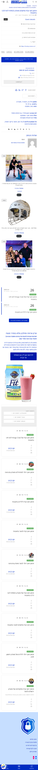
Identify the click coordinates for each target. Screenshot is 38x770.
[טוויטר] (29, 129)
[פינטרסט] (20, 129)
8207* (31, 73)
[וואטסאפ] (11, 129)
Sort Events (30, 411)
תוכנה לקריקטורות (31, 748)
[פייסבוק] (26, 129)
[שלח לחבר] (17, 129)
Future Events (29, 51)
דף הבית (35, 6)
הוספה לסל (19, 236)
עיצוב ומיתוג (33, 739)
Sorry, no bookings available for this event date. (19, 59)
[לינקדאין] (14, 129)
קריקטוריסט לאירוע (31, 745)
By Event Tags (20, 417)
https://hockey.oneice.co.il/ (28, 46)
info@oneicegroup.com (28, 75)
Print (3, 51)
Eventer (29, 6)
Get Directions (18, 51)
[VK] (23, 129)
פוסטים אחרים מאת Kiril (18, 142)
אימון (6, 19)
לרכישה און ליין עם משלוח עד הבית (23, 356)
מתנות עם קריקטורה (31, 742)
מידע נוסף (19, 195)
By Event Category (20, 413)
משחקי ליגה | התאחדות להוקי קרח (19, 320)
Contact (9, 51)
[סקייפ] (9, 129)
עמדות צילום (33, 751)
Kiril (20, 15)
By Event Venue (19, 421)
